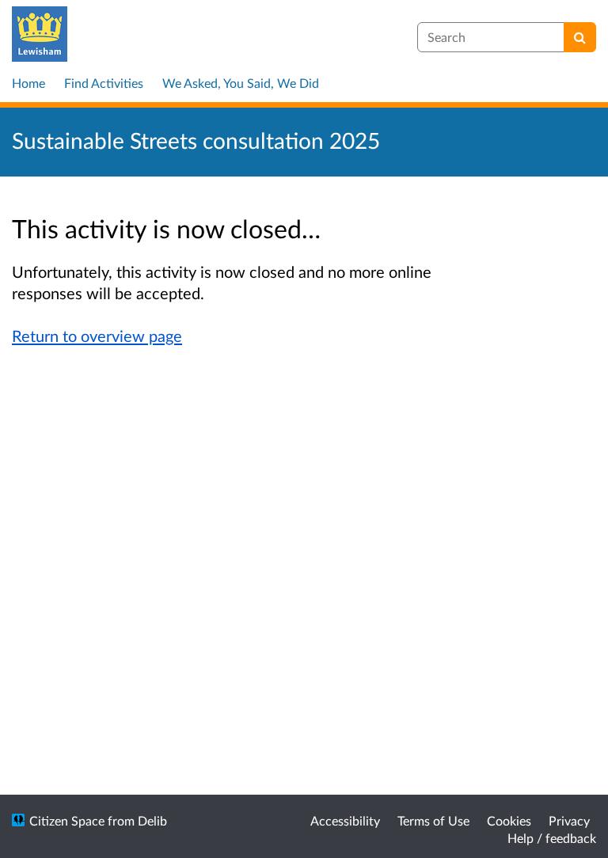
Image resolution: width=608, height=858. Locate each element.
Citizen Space (66, 820)
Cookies (509, 820)
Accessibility (345, 820)
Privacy (569, 820)
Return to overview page (97, 335)
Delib (152, 820)
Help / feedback (551, 837)
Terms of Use (433, 820)
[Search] (580, 37)
